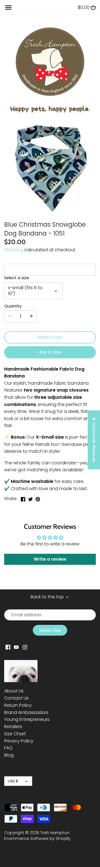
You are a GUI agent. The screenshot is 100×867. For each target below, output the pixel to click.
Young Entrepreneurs (26, 719)
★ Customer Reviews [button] (94, 439)
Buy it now (50, 352)
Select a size (16, 278)
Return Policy (18, 705)
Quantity (13, 306)
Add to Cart (50, 337)
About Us (14, 691)
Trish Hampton (54, 832)
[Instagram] (24, 647)
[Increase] (31, 316)
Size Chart (15, 734)
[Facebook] (8, 647)
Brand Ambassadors (26, 712)
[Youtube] (16, 647)
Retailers (13, 726)
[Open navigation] (8, 7)
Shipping (13, 250)
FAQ (8, 748)
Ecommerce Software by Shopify (37, 838)
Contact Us (16, 698)
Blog (9, 755)
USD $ (13, 781)
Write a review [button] (50, 559)
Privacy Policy (18, 741)
